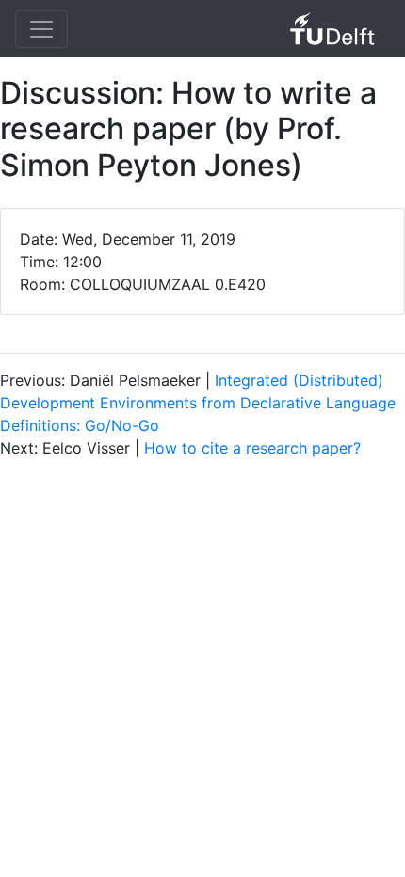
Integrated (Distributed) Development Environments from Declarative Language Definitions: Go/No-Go (198, 403)
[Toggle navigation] (41, 29)
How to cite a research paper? (252, 447)
